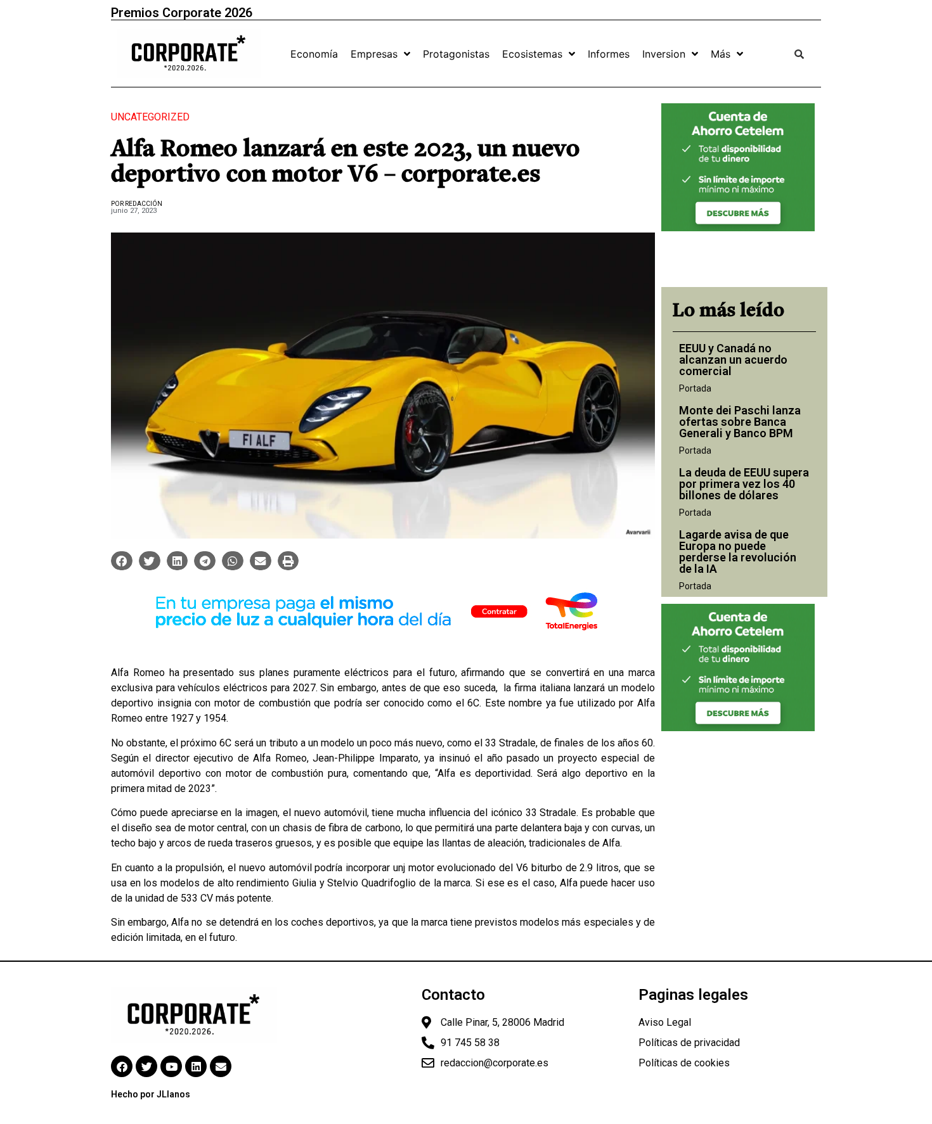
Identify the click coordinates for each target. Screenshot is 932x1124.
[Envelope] (220, 1066)
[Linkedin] (196, 1066)
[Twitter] (146, 1066)
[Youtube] (171, 1066)
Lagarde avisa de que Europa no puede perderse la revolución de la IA (737, 551)
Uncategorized (150, 117)
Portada (695, 388)
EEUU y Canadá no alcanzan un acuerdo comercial (733, 360)
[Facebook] (122, 1066)
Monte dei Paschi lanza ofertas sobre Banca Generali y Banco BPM (740, 422)
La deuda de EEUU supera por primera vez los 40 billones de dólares (744, 484)
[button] (122, 560)
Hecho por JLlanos (150, 1094)
